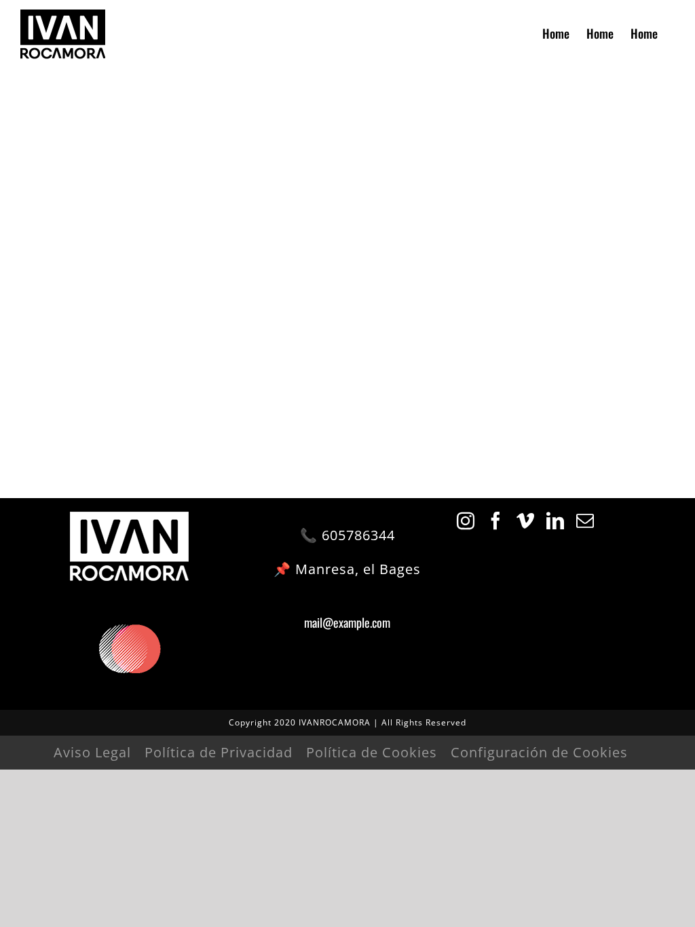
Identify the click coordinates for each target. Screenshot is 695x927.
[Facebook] (496, 520)
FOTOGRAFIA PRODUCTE (347, 331)
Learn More (347, 368)
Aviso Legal (92, 752)
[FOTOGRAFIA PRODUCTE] (204, 120)
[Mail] (585, 520)
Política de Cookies (371, 752)
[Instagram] (466, 520)
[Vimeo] (525, 520)
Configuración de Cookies (539, 752)
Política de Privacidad (219, 752)
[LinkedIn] (555, 520)
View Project (347, 396)
